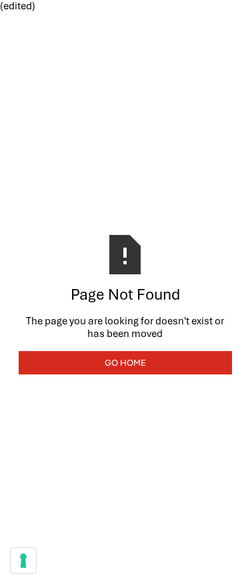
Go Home (125, 362)
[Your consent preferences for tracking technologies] (23, 560)
